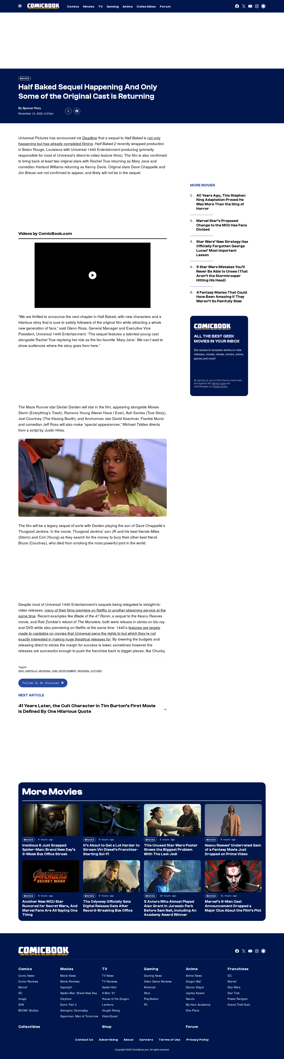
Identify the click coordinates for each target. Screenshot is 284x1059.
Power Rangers (237, 999)
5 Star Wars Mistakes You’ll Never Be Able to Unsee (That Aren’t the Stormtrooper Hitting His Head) (222, 273)
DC (20, 993)
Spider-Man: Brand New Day (78, 993)
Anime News (194, 975)
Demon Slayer (195, 987)
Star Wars (234, 987)
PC (146, 1004)
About (128, 1039)
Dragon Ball (193, 981)
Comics (73, 6)
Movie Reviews (70, 981)
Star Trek (234, 993)
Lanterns (107, 1004)
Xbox (147, 993)
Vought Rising (111, 1010)
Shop (106, 1027)
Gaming (113, 6)
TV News (108, 975)
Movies (88, 6)
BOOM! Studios (28, 1010)
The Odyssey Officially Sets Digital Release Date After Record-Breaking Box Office (108, 906)
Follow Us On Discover (41, 683)
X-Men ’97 (108, 993)
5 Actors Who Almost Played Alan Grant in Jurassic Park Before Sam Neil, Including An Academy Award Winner (170, 908)
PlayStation (151, 999)
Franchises (238, 969)
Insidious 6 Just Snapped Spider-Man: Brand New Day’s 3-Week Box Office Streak (48, 849)
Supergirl (66, 987)
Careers (146, 1039)
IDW (21, 1004)
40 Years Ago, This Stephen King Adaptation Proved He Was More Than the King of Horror (221, 202)
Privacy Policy (220, 386)
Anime (128, 6)
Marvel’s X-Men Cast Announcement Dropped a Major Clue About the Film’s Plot (233, 906)
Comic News (26, 975)
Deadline (89, 137)
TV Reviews (109, 981)
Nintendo (150, 987)
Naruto (190, 999)
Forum (165, 6)
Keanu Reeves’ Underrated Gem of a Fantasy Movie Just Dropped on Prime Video (233, 849)
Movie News (68, 975)
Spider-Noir (109, 987)
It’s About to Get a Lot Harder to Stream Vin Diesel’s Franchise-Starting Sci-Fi (111, 849)
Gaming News (153, 975)
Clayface (65, 999)
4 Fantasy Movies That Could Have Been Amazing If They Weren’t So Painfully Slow (221, 296)
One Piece (192, 1010)
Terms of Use (218, 383)
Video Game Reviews (158, 981)
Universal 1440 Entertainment (57, 670)
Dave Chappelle (27, 670)
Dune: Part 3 (68, 1004)
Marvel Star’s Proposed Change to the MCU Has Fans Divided (221, 225)
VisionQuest (110, 1016)
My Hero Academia (198, 1004)
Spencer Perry (32, 108)
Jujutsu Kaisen (195, 993)
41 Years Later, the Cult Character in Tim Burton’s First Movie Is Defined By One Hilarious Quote (87, 708)
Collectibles (146, 6)
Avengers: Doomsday (74, 1010)
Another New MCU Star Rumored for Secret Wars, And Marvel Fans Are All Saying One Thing (49, 908)
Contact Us (84, 1039)
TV (100, 6)
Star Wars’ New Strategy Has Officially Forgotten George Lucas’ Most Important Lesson (222, 248)
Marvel (22, 987)
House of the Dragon (115, 999)
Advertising (108, 1039)
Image (22, 999)
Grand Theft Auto (239, 1004)
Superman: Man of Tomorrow (79, 1016)
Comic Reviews (28, 981)
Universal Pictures (89, 670)
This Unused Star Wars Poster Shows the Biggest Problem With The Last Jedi (171, 849)
